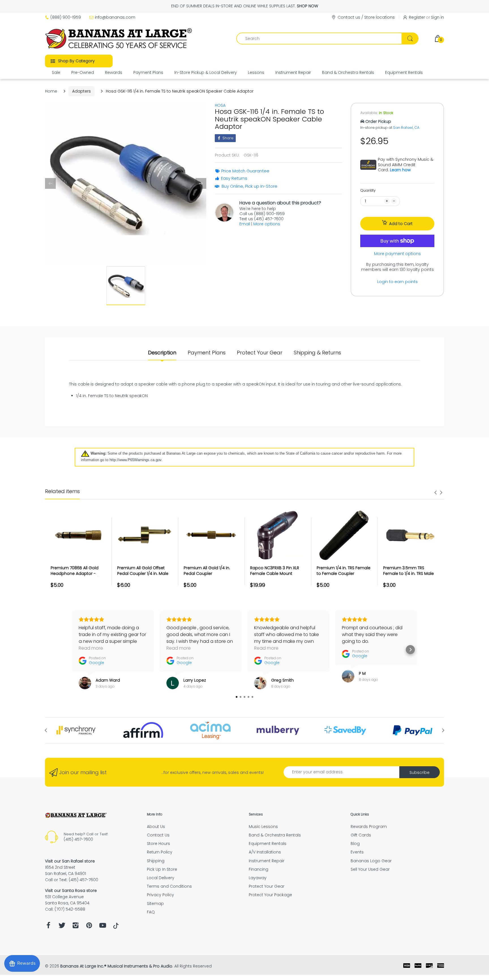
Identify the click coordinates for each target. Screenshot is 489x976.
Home (51, 91)
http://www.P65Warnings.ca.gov (135, 460)
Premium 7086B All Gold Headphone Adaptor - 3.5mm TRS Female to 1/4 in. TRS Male (78, 576)
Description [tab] (162, 352)
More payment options (397, 253)
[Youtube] (102, 927)
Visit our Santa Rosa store (71, 890)
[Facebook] (48, 927)
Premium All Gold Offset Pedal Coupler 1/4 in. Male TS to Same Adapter (142, 573)
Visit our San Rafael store (70, 861)
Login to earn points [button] (397, 281)
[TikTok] (116, 927)
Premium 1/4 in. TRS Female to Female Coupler (343, 570)
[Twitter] (62, 927)
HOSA (220, 105)
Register (417, 17)
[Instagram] (75, 927)
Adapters (81, 91)
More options (266, 224)
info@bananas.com (115, 17)
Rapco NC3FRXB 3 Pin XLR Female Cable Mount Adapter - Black (274, 573)
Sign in (437, 17)
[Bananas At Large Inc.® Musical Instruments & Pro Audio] (119, 38)
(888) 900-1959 (65, 17)
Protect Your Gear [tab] (259, 352)
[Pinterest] (89, 927)
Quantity (368, 190)
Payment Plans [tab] (207, 352)
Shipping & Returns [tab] (317, 352)
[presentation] (435, 492)
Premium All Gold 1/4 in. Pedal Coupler (207, 570)
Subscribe (419, 772)
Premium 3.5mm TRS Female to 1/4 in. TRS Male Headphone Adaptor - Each (408, 576)
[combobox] (327, 38)
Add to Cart (401, 223)
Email (244, 224)
